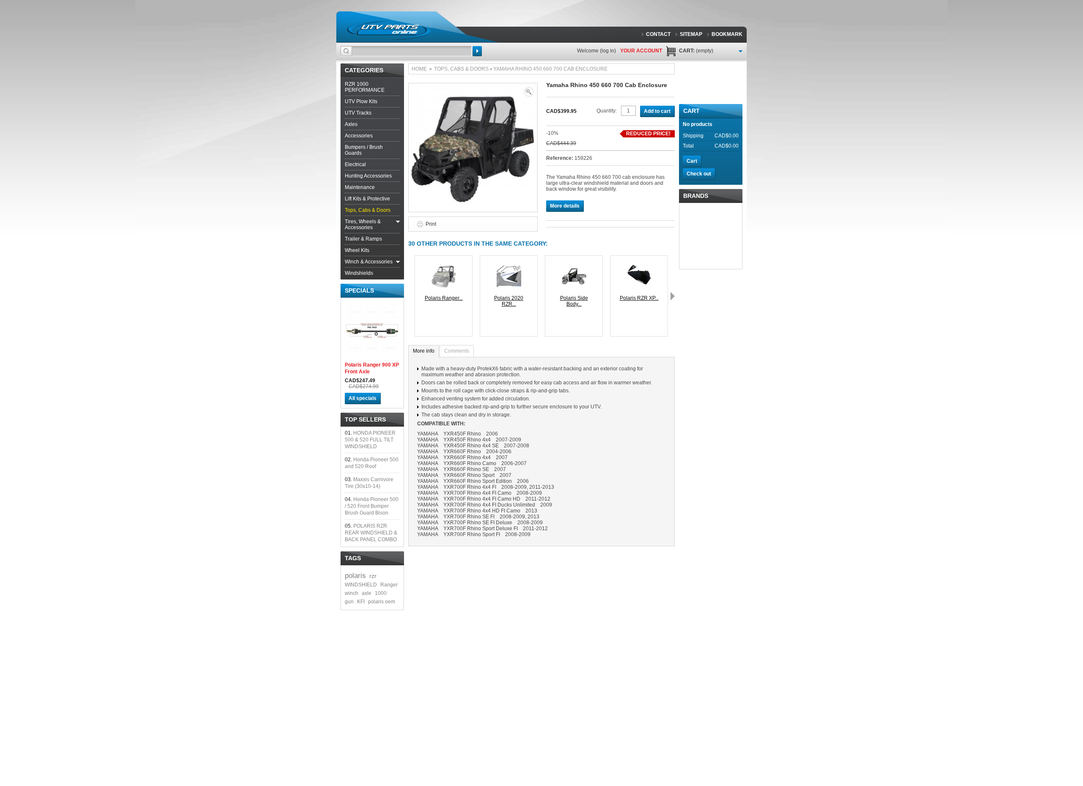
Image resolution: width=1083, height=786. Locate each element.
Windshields (359, 273)
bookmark (727, 34)
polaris (355, 576)
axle (366, 593)
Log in (608, 51)
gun (349, 602)
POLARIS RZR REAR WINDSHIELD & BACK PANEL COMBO (371, 532)
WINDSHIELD (361, 585)
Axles (351, 124)
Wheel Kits (357, 250)
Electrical (355, 164)
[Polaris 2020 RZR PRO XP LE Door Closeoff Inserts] (509, 267)
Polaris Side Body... (574, 301)
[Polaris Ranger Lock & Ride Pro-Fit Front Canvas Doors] (444, 267)
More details (565, 206)
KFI (361, 602)
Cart (691, 110)
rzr (373, 575)
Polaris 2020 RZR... (508, 301)
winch (351, 593)
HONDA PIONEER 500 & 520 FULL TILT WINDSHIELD (370, 439)
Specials (359, 290)
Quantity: (606, 111)
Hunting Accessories (368, 176)
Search (477, 51)
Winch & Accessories (369, 262)
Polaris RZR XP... (639, 298)
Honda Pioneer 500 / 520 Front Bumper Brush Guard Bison (372, 506)
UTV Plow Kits (361, 101)
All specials (363, 398)
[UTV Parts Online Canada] (389, 29)
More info (423, 351)
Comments (456, 351)
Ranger (389, 585)
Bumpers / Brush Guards (364, 150)
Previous (410, 296)
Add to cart (657, 111)
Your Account (641, 51)
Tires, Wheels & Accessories (363, 224)
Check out (699, 174)
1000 (381, 593)
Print (431, 224)
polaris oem (381, 602)
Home (419, 69)
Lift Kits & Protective (367, 199)
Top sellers (365, 419)
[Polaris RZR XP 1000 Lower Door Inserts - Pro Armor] (639, 267)
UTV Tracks (358, 113)
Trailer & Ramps (363, 239)
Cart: (696, 51)
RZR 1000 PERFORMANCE (365, 87)
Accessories (359, 136)
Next (673, 296)
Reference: (560, 158)
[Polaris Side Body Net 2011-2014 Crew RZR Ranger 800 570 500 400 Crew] (574, 267)
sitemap (691, 34)
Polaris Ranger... (444, 298)
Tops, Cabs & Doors (367, 210)
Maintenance (360, 187)
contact (658, 34)
